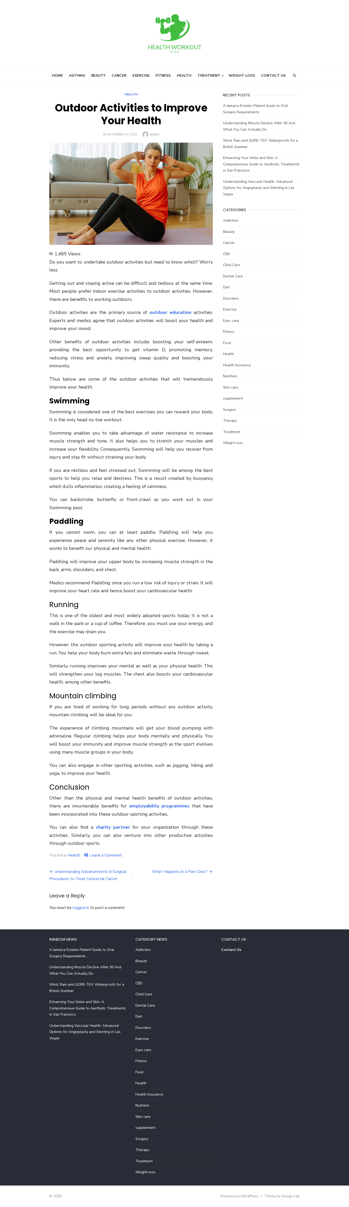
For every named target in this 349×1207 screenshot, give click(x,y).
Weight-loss (242, 75)
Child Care (231, 265)
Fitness (163, 75)
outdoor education (170, 312)
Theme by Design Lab (282, 1196)
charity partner (113, 827)
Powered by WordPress (239, 1196)
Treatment (208, 75)
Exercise (141, 75)
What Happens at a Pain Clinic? (179, 871)
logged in (81, 907)
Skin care (230, 387)
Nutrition (230, 376)
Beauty (98, 75)
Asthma (77, 75)
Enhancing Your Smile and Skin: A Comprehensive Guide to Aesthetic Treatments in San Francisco (261, 164)
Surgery (229, 409)
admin (154, 134)
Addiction (230, 220)
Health (184, 75)
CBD (226, 254)
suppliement (233, 398)
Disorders (231, 298)
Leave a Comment (105, 855)
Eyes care (231, 320)
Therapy (230, 420)
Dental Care (233, 276)
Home (57, 75)
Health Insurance (237, 365)
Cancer (119, 75)
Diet (226, 287)
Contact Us (273, 75)
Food (227, 342)
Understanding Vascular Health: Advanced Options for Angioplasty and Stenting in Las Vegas (258, 188)
